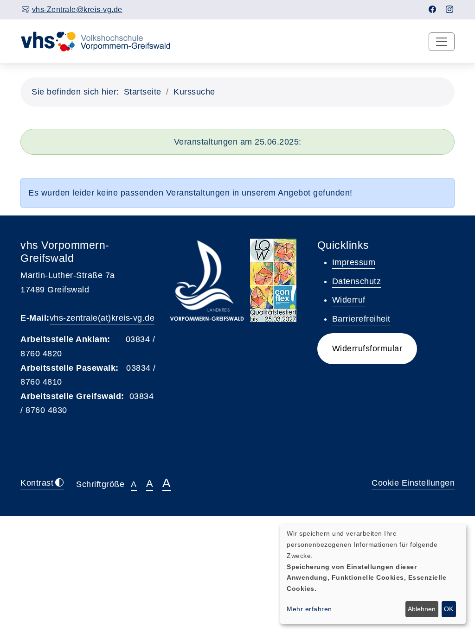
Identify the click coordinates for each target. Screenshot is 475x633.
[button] (367, 348)
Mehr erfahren (309, 609)
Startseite (142, 91)
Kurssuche (194, 91)
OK (448, 609)
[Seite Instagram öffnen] (449, 9)
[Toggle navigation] (442, 41)
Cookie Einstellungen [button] (413, 482)
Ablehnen (422, 609)
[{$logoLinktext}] (101, 41)
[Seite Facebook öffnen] (432, 9)
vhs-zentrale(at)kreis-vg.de (102, 318)
